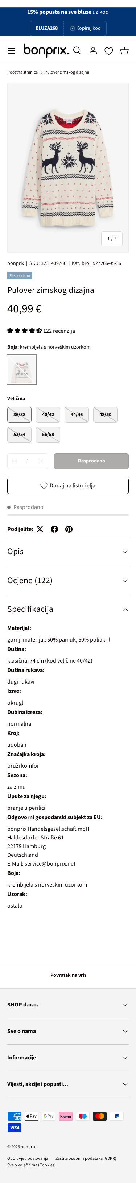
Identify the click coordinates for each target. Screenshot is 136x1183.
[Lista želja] (109, 51)
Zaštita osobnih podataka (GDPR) (85, 1158)
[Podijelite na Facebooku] (54, 529)
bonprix (15, 263)
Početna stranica (22, 72)
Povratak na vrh (68, 975)
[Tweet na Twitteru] (40, 529)
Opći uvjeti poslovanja (27, 1158)
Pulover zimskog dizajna (67, 72)
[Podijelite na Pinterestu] (69, 529)
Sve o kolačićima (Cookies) (31, 1165)
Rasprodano (91, 461)
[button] (124, 51)
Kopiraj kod (88, 28)
